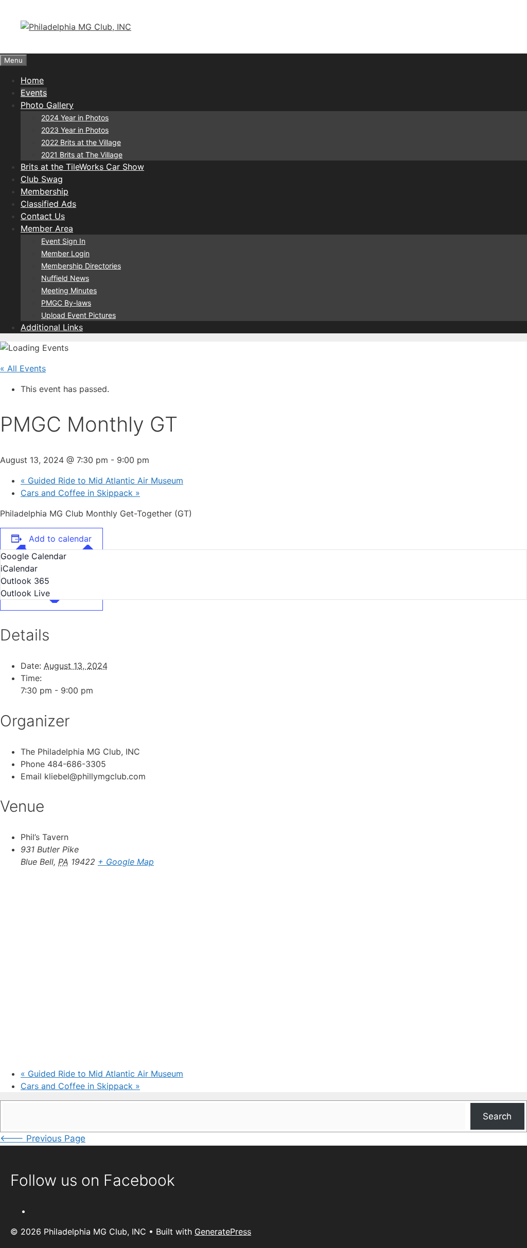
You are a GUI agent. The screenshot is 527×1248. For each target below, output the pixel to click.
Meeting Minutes (69, 290)
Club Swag (42, 179)
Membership (44, 191)
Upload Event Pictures (78, 315)
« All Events (23, 368)
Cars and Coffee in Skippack (80, 493)
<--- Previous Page (42, 1138)
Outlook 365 (25, 581)
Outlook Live (25, 593)
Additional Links (52, 327)
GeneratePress (223, 1231)
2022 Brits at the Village (81, 142)
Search (497, 1116)
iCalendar (19, 568)
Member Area (47, 228)
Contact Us (43, 216)
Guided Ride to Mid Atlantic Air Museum (102, 480)
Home (32, 80)
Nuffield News (65, 278)
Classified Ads (48, 204)
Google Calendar (33, 556)
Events (34, 92)
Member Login (65, 253)
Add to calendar (60, 538)
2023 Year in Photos (75, 130)
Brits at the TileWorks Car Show (82, 167)
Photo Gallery (47, 105)
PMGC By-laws (66, 302)
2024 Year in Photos (75, 117)
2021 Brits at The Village (81, 154)
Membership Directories (81, 265)
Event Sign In (63, 241)
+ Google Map (126, 862)
